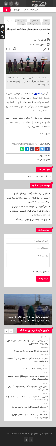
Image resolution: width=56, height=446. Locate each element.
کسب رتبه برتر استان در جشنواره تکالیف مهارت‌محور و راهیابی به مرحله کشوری (27, 342)
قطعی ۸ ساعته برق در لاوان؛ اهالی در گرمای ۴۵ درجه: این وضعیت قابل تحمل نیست (28, 318)
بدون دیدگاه (42, 159)
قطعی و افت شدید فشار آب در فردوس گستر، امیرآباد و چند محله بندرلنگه (27, 398)
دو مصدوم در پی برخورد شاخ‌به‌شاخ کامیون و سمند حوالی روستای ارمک (28, 378)
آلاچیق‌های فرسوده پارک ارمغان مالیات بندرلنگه (29, 407)
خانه (46, 20)
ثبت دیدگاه (43, 278)
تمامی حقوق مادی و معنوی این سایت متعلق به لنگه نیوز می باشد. (29, 433)
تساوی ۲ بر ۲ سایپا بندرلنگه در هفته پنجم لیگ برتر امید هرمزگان (28, 388)
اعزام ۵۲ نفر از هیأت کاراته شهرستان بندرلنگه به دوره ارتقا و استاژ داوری (27, 360)
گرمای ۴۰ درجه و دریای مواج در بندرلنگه (32, 219)
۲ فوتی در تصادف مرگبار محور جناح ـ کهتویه (25, 9)
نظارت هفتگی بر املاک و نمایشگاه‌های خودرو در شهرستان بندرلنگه (29, 416)
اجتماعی (35, 20)
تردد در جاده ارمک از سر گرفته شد (35, 368)
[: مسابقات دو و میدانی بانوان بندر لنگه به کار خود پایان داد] (8, 49)
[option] (28, 309)
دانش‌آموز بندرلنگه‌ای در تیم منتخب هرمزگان (30, 206)
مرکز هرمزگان (34, 23)
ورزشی (21, 23)
